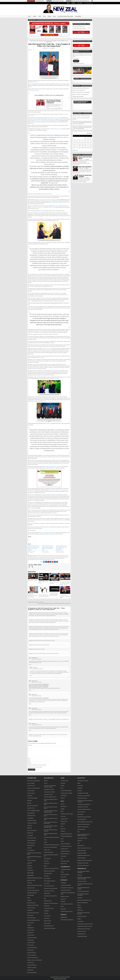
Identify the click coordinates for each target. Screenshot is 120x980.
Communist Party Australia (82, 793)
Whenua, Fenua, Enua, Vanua (83, 865)
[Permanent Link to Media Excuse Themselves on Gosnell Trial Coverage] (33, 589)
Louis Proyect (47, 863)
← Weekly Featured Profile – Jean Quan (35, 602)
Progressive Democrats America (50, 888)
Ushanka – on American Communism (34, 960)
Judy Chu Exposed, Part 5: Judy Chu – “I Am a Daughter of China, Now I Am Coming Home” (49, 45)
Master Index (78, 16)
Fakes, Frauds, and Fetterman (79, 90)
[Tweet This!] (44, 562)
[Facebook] (86, 3)
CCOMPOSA (79, 788)
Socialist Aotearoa (64, 848)
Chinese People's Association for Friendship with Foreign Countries (54, 555)
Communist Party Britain (66, 885)
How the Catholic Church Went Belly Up (81, 88)
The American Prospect (49, 908)
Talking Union (47, 905)
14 (82, 142)
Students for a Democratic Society (51, 903)
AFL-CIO (45, 783)
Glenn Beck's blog (30, 845)
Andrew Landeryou (31, 793)
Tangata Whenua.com (65, 853)
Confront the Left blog (31, 820)
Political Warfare (30, 895)
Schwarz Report (30, 915)
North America (44, 40)
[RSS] (90, 3)
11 (74, 142)
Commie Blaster (30, 818)
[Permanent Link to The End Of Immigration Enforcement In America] (44, 590)
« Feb (74, 150)
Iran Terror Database (31, 860)
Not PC (62, 788)
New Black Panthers (48, 873)
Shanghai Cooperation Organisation (84, 860)
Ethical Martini (64, 806)
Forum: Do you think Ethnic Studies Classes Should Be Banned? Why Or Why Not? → (54, 603)
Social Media (79, 3)
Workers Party (64, 863)
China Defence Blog (31, 815)
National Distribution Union (66, 833)
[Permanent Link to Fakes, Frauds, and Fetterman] (75, 168)
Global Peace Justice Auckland (67, 813)
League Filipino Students (82, 838)
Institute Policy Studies (48, 852)
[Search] (92, 3)
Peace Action (46, 883)
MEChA (45, 866)
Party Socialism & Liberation (49, 880)
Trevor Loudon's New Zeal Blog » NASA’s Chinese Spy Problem (45, 653)
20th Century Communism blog (33, 780)
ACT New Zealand (64, 780)
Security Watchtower (31, 917)
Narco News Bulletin (65, 874)
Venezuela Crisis (30, 962)
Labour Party (63, 828)
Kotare (62, 826)
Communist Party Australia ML (83, 795)
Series (54, 16)
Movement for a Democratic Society (51, 868)
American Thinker (30, 790)
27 (79, 147)
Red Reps (48, 40)
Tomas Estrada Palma (31, 952)
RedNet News (80, 910)
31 (90, 147)
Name (29, 758)
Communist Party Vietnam (82, 806)
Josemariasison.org (81, 829)
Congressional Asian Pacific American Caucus (48, 199)
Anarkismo (79, 875)
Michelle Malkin (30, 875)
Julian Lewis (29, 867)
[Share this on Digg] (55, 562)
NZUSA (62, 841)
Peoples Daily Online (81, 850)
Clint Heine (63, 783)
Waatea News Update (65, 861)
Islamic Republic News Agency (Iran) (84, 821)
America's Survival (31, 785)
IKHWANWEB (80, 814)
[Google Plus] (87, 3)
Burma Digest (80, 785)
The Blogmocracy (30, 927)
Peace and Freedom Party (49, 885)
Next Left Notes (47, 878)
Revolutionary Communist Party (50, 895)
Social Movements (54, 40)
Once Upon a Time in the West (33, 890)
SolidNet (79, 918)
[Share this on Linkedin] (50, 562)
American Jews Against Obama (33, 788)
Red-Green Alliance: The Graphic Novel (81, 94)
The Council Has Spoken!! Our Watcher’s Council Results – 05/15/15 (65, 583)
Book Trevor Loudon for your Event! (65, 16)
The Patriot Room (30, 935)
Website (29, 763)
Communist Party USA (48, 794)
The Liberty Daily (30, 930)
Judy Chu (35, 81)
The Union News (30, 945)
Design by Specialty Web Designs (60, 978)
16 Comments (52, 48)
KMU (78, 831)
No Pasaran (29, 882)
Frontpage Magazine (31, 840)
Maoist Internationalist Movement (84, 900)
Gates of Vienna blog (31, 842)
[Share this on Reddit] (53, 562)
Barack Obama (32, 40)
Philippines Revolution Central (83, 855)
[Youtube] (89, 3)
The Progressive (47, 915)
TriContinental (80, 921)
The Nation (46, 913)
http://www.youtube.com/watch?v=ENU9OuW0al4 (39, 684)
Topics (44, 16)
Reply (30, 664)
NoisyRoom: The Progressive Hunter (34, 885)
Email (29, 761)
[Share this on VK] (57, 562)
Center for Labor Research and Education (42, 120)
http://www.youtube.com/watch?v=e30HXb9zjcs (38, 686)
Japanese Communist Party (82, 826)
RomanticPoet (30, 910)
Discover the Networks (32, 830)
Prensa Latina (63, 876)
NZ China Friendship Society (66, 836)
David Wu (65, 377)
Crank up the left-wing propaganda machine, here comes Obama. (53, 594)
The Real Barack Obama (32, 937)
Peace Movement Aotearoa (66, 846)
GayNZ (62, 811)
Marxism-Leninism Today (82, 902)
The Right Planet (30, 940)
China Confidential (30, 813)
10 (90, 140)
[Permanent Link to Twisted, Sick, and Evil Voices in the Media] (75, 177)
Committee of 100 (46, 348)
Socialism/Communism (61, 40)
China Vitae (79, 790)
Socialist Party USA (48, 900)
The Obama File (30, 932)
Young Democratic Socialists (49, 928)
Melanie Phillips (30, 872)
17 (90, 142)
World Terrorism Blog (31, 967)
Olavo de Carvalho (30, 887)
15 (85, 142)
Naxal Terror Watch (31, 880)
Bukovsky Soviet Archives (32, 805)
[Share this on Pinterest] (48, 562)
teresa (34, 667)
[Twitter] (85, 3)
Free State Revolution (31, 837)
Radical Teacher (47, 893)
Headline (40, 40)
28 (82, 147)
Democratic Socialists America (50, 796)
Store (39, 16)
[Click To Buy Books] (49, 36)
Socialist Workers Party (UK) (66, 911)
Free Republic (30, 835)
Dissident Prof (30, 832)
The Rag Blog (46, 918)
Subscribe (73, 3)
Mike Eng (31, 500)
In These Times (47, 849)
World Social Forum (81, 933)
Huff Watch (29, 847)
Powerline (29, 900)
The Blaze (29, 925)
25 (74, 147)
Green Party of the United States (50, 847)
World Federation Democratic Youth (84, 926)
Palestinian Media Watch (32, 892)
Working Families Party (48, 925)
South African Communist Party (67, 919)
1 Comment (87, 168)
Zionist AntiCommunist (31, 972)
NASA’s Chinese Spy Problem (39, 649)
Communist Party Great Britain (67, 887)
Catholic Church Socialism (78, 96)
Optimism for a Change (32, 580)
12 (76, 142)
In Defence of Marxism (81, 881)
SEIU (45, 898)
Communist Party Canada (49, 789)
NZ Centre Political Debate (66, 790)
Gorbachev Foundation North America (51, 844)
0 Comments (87, 159)
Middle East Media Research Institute (34, 877)
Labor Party (46, 861)
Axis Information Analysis (32, 798)
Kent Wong (56, 120)
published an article (58, 128)
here (31, 49)
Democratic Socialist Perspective (84, 809)
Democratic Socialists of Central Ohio (51, 837)
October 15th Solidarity (65, 843)
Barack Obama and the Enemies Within (48, 532)
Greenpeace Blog (64, 818)
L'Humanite (63, 901)
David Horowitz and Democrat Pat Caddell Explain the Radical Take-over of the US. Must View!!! (82, 122)
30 (87, 147)
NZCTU (62, 838)
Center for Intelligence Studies (33, 810)
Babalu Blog (29, 800)
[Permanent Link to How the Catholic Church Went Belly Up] (75, 158)
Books (68, 3)
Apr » (77, 150)
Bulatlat (78, 783)
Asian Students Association (82, 780)
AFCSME (45, 780)
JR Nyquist (29, 865)
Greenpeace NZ (64, 821)
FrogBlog (62, 808)
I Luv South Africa (30, 850)
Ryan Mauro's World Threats (33, 912)
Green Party (63, 816)
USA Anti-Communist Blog (32, 957)
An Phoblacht (63, 882)
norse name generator (77, 121)
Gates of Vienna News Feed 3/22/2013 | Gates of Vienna (44, 640)
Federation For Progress (55, 117)
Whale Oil (63, 798)
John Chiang (56, 378)
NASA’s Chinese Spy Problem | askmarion (41, 644)
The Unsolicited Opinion (32, 947)
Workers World (47, 923)
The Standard (63, 856)
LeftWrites (79, 840)
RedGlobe (79, 907)
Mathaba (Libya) (64, 917)
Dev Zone (63, 803)
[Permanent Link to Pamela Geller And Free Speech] (44, 576)
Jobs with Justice (47, 858)
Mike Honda (55, 205)
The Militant (46, 910)
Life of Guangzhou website (33, 90)
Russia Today (63, 908)
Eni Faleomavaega (50, 207)
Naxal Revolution (80, 845)
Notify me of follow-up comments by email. (37, 764)
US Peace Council (47, 920)
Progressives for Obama (49, 890)
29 (85, 147)
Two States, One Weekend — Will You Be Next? (65, 596)
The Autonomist (30, 922)
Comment (30, 745)
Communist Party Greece (66, 890)
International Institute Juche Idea (84, 816)
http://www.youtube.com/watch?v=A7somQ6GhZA (39, 697)
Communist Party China (82, 798)
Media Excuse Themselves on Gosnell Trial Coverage (32, 595)
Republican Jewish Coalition (32, 905)
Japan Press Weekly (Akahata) (83, 824)
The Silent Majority (31, 942)
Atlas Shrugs (29, 795)
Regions (49, 16)
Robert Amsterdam (31, 907)
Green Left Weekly (81, 811)
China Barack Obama (36, 555)
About (29, 16)
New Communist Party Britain (67, 903)
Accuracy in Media (31, 783)
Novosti (62, 906)
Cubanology (29, 825)
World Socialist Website (82, 936)
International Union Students (83, 891)
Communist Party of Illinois (49, 791)
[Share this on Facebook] (46, 562)
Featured (36, 40)
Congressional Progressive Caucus (38, 207)
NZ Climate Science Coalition (66, 793)
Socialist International (81, 916)
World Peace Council (81, 931)
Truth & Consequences (31, 955)
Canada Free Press (31, 808)
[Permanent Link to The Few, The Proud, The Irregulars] (54, 577)
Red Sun (79, 905)
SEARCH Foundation (81, 857)
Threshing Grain (30, 950)
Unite (62, 858)
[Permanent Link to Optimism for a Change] (33, 576)
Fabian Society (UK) (65, 896)
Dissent (45, 842)
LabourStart (79, 897)
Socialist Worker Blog (65, 851)
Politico (28, 897)
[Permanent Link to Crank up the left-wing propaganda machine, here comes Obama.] (54, 589)
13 (79, 142)
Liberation (63, 831)
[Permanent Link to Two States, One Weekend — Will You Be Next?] (65, 590)
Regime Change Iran (31, 902)
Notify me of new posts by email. (35, 767)
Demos (45, 839)
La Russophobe (30, 870)
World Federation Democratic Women (85, 923)
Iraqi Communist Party (81, 819)
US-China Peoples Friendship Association (52, 466)
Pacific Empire (64, 795)
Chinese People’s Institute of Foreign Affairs (58, 202)
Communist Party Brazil (65, 869)
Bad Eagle (29, 803)
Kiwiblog (62, 785)
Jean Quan (40, 558)
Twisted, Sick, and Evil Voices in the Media (81, 92)
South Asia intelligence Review (33, 920)
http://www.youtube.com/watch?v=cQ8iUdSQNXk (38, 685)
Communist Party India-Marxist (83, 804)
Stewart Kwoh (42, 357)
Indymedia (63, 823)
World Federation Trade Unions (83, 928)
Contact (34, 16)
